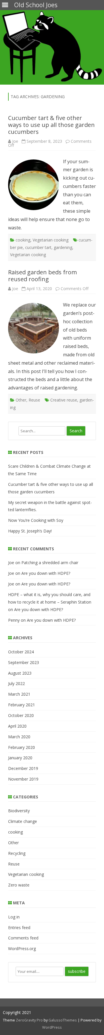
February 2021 (21, 704)
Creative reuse (63, 400)
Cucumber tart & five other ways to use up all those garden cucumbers (51, 125)
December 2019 (23, 768)
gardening (63, 247)
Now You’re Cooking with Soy (35, 520)
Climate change (22, 821)
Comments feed (23, 938)
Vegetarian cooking (50, 240)
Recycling (16, 853)
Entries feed (19, 927)
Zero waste (18, 885)
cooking (23, 240)
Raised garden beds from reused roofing (42, 275)
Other (21, 400)
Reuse (34, 400)
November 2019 (23, 779)
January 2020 (20, 757)
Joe (15, 141)
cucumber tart (38, 247)
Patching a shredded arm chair (49, 562)
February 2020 (21, 747)
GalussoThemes (63, 1020)
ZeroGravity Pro (29, 1020)
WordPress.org (22, 948)
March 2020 (19, 736)
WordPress (52, 1027)
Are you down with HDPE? (45, 573)
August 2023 (19, 673)
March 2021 (19, 694)
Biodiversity (19, 810)
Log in (14, 917)
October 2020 (21, 715)
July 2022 (16, 683)
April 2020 (17, 726)
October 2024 (21, 652)
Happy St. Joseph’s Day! (30, 531)
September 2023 (23, 662)
